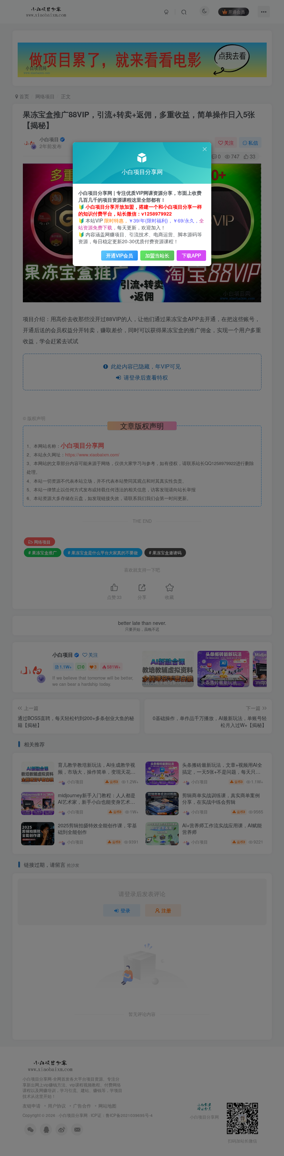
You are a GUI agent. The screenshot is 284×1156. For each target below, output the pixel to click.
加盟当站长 (157, 255)
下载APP (191, 255)
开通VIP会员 (119, 255)
